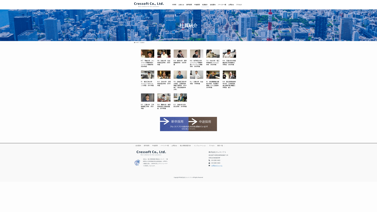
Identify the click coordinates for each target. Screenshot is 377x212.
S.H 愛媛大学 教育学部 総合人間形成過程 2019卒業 (164, 106)
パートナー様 (165, 145)
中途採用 (155, 145)
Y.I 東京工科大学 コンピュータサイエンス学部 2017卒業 (147, 83)
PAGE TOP (367, 204)
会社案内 (138, 145)
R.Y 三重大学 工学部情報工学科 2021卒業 (147, 106)
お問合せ (174, 145)
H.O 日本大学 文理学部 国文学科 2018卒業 (164, 83)
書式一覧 (220, 145)
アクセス (212, 145)
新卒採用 (146, 145)
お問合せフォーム (216, 165)
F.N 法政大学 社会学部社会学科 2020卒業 (163, 62)
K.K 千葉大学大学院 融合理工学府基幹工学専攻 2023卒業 (230, 62)
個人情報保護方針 (185, 145)
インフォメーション (200, 145)
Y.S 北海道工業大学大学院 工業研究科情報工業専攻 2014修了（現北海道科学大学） (180, 85)
